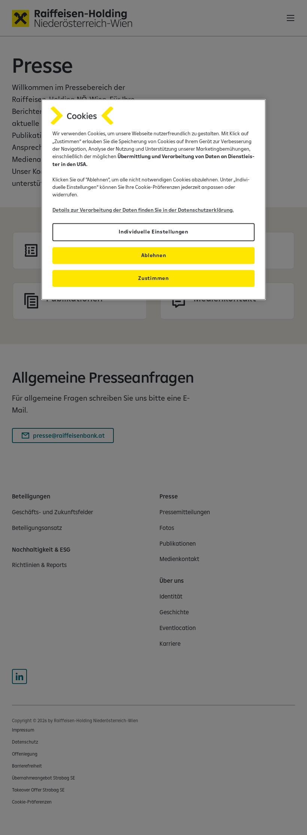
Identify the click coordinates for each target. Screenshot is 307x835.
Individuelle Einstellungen (153, 232)
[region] (153, 199)
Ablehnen (153, 255)
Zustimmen (153, 278)
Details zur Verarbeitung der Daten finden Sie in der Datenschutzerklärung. (143, 210)
